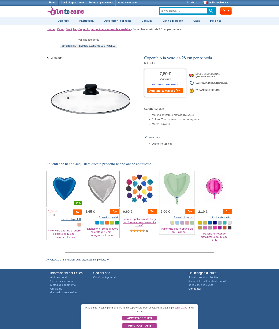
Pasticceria (86, 20)
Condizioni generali (104, 277)
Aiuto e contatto (127, 2)
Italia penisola (218, 2)
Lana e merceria (173, 20)
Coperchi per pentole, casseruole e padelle (88, 46)
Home (52, 2)
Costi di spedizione (72, 2)
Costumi (147, 20)
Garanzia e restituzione (64, 292)
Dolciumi (63, 20)
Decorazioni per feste (117, 20)
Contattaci (194, 288)
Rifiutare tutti (139, 325)
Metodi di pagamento (63, 284)
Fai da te (215, 20)
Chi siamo (56, 288)
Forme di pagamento (101, 2)
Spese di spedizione (62, 281)
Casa (196, 20)
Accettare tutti (139, 318)
